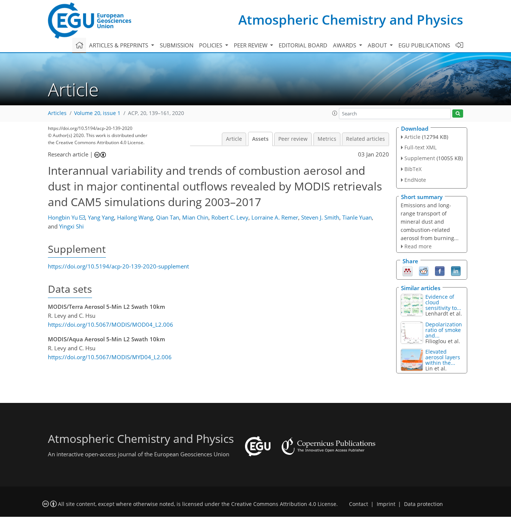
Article (234, 139)
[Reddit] (424, 270)
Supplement (419, 158)
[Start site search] (457, 113)
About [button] (378, 45)
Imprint (386, 504)
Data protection (423, 504)
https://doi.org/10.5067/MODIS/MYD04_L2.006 (110, 357)
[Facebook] (440, 270)
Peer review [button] (251, 45)
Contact (358, 504)
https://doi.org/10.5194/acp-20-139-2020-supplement (118, 266)
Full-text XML (420, 147)
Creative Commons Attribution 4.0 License (283, 504)
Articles (57, 113)
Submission (176, 45)
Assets (260, 139)
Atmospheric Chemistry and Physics (350, 19)
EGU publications (424, 45)
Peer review (292, 139)
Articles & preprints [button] (119, 45)
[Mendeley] (408, 270)
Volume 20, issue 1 (97, 113)
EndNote (415, 179)
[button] (334, 113)
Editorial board (303, 45)
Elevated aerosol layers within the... (442, 357)
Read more (418, 246)
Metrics (327, 139)
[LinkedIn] (456, 270)
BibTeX (413, 169)
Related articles (365, 139)
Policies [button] (211, 45)
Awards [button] (345, 45)
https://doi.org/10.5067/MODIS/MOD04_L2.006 (110, 324)
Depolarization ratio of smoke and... (443, 330)
